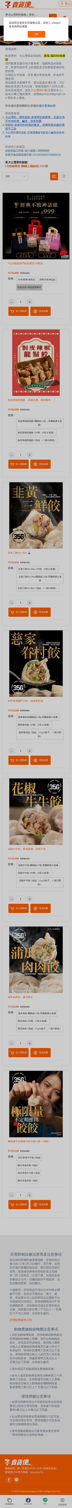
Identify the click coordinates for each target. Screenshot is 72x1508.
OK (36, 34)
